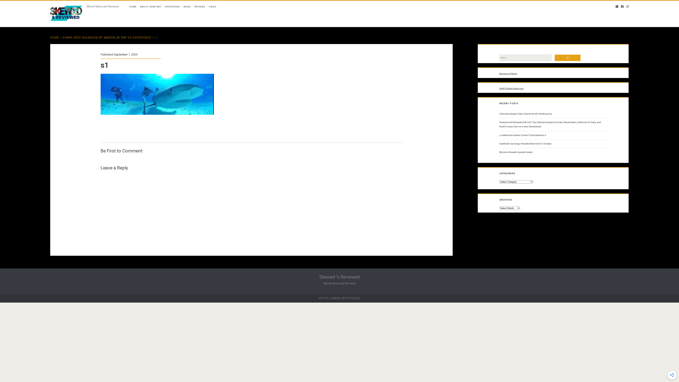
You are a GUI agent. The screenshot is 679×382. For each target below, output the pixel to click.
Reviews (199, 6)
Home (133, 6)
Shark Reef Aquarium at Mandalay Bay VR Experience (107, 37)
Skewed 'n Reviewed (339, 277)
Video (212, 6)
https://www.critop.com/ (339, 298)
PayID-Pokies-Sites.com (511, 88)
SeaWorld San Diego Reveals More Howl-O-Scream (525, 143)
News (187, 6)
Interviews (172, 6)
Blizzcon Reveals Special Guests (516, 152)
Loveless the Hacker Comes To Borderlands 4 (522, 135)
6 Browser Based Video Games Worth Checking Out (525, 113)
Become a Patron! (508, 73)
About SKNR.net (151, 6)
